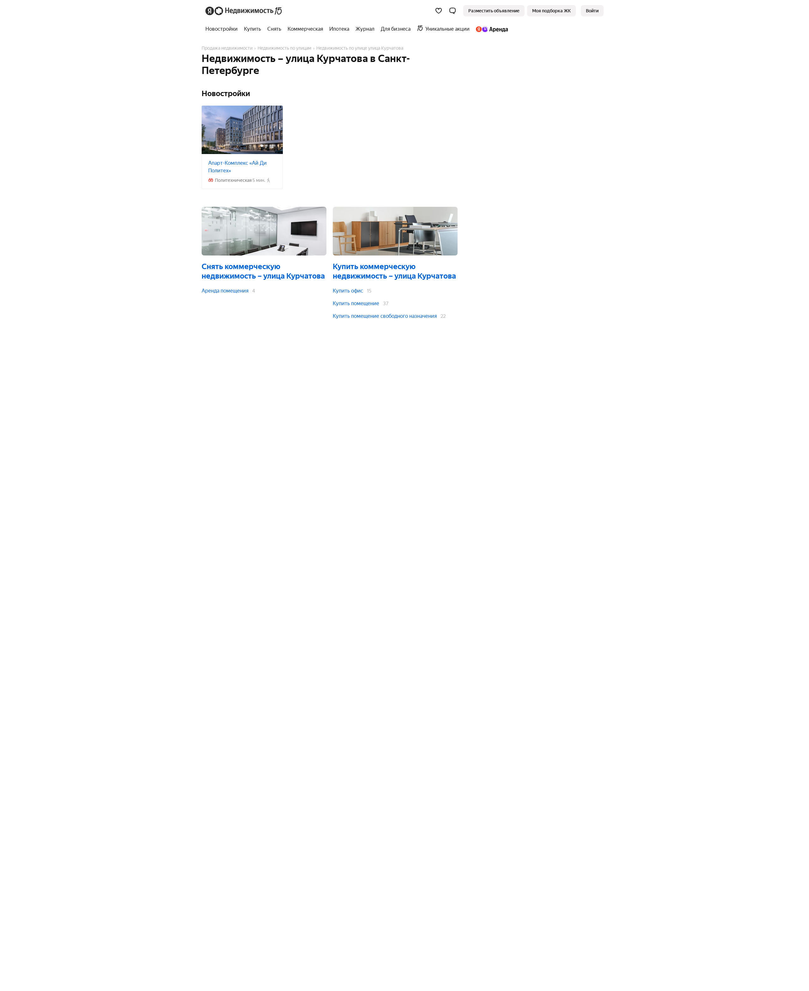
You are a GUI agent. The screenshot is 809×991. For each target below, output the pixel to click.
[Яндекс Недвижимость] (244, 10)
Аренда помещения (225, 291)
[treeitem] (223, 29)
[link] (592, 10)
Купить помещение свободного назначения (385, 316)
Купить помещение (356, 303)
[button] (452, 10)
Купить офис (348, 291)
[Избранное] (438, 10)
